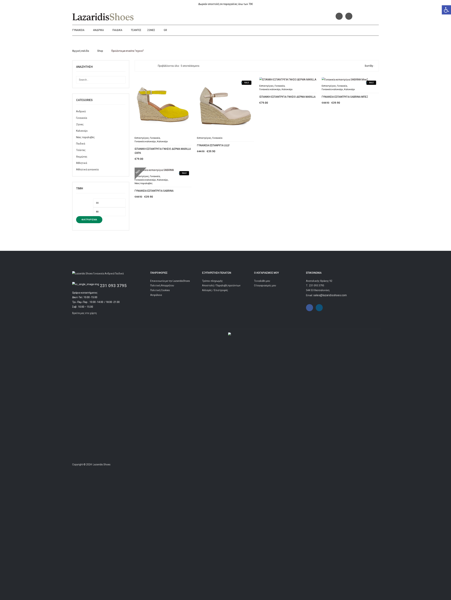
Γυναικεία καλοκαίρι (145, 141)
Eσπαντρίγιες (142, 138)
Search (121, 79)
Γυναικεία (78, 30)
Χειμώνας (81, 156)
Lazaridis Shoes (101, 464)
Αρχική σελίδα (80, 50)
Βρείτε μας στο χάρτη (84, 313)
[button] (446, 9)
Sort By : (369, 65)
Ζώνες (151, 30)
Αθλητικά (81, 163)
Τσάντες (136, 30)
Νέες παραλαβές (85, 137)
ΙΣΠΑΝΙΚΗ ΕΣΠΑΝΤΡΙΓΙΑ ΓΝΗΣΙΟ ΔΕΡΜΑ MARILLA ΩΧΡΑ (163, 150)
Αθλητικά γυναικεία (87, 169)
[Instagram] (348, 16)
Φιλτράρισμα (89, 219)
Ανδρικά (98, 30)
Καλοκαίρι (162, 141)
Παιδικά (117, 30)
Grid (140, 66)
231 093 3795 (113, 285)
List (146, 66)
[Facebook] (339, 16)
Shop (100, 50)
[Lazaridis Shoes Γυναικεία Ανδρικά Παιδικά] (103, 16)
